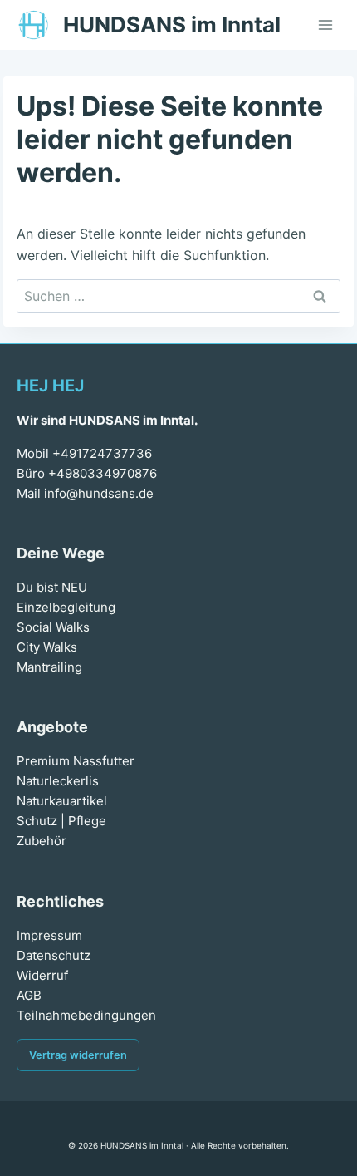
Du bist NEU (52, 587)
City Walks (47, 647)
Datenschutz (53, 955)
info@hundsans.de (99, 493)
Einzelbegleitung (66, 607)
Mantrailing (49, 667)
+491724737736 (102, 453)
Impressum (49, 935)
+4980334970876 (102, 473)
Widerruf (42, 975)
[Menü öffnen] (325, 24)
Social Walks (53, 627)
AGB (29, 995)
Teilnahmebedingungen (86, 1015)
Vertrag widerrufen (78, 1055)
